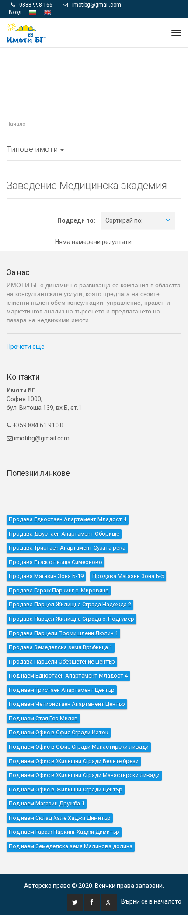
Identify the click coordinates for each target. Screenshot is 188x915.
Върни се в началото (151, 901)
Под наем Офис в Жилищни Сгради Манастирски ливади (84, 774)
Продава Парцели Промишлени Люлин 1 (63, 632)
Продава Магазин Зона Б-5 (128, 576)
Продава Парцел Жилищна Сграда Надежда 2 (70, 604)
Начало (16, 124)
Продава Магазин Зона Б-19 (46, 576)
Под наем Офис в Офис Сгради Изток (58, 732)
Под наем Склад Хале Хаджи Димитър (60, 817)
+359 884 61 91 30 (37, 424)
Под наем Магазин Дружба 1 (46, 803)
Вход (15, 12)
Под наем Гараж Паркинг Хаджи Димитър (64, 832)
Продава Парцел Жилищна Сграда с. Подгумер (71, 618)
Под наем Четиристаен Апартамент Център (67, 704)
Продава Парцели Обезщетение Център (62, 661)
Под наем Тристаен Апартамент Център (62, 689)
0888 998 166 (35, 4)
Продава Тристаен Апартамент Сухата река (67, 547)
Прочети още (26, 346)
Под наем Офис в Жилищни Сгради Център (65, 789)
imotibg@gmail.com (96, 4)
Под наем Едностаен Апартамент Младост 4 (68, 675)
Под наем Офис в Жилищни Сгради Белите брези (74, 760)
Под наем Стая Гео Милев (43, 718)
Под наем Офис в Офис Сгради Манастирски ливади (79, 746)
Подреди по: (76, 220)
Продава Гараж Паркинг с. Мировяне (58, 590)
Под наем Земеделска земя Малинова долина (70, 846)
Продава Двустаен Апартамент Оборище (64, 533)
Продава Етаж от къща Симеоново (55, 561)
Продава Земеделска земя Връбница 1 (60, 646)
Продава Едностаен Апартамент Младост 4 (67, 519)
